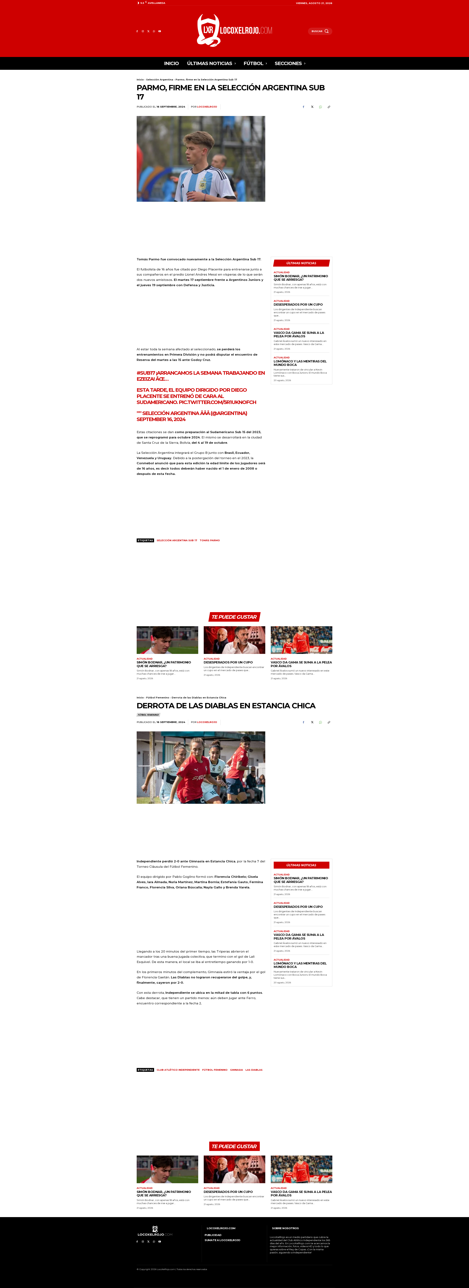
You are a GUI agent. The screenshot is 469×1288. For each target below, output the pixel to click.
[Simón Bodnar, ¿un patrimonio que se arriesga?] (167, 640)
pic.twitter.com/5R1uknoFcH (217, 402)
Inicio (140, 79)
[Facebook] (137, 31)
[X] (148, 31)
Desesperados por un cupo (298, 304)
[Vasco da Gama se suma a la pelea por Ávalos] (301, 640)
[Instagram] (143, 31)
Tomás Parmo (210, 540)
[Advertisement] (302, 142)
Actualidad (282, 272)
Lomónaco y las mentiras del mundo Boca (300, 363)
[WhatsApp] (154, 31)
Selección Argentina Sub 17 (177, 540)
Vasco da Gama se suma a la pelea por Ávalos (299, 334)
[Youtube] (160, 31)
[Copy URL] (328, 107)
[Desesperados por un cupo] (234, 640)
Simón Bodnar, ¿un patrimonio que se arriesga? (301, 278)
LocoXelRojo (207, 106)
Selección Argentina (159, 79)
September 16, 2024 (161, 419)
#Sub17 (146, 373)
